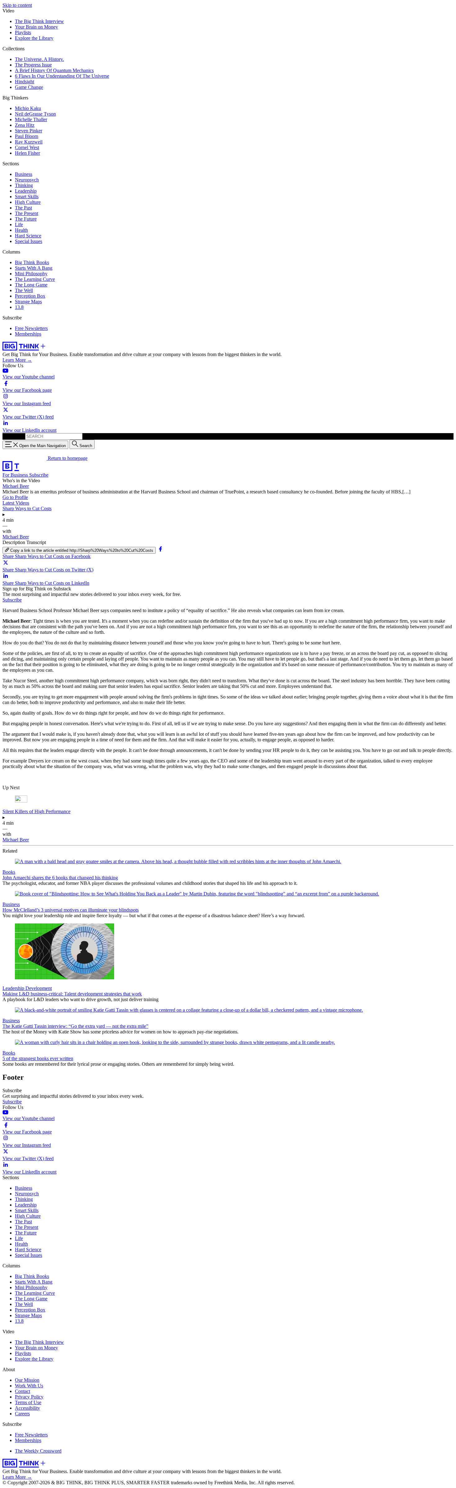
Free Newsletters (31, 328)
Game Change (29, 87)
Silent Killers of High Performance (36, 811)
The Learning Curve (35, 279)
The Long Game (31, 284)
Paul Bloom (26, 136)
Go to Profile (15, 497)
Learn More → (17, 360)
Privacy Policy (29, 1396)
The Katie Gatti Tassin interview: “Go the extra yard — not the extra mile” (75, 1026)
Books (8, 872)
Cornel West (27, 147)
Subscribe (38, 475)
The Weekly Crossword (38, 1451)
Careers (22, 1413)
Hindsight (24, 81)
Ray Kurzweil (28, 141)
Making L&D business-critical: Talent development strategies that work (72, 993)
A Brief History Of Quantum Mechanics (54, 70)
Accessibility (27, 1408)
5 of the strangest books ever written (37, 1058)
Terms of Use (28, 1402)
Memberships (28, 334)
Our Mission (27, 1380)
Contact (22, 1391)
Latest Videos (15, 503)
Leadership (26, 191)
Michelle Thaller (31, 119)
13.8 (19, 307)
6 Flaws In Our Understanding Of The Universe (62, 76)
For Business (15, 475)
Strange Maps (28, 301)
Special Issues (28, 241)
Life (19, 224)
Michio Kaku (28, 108)
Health (21, 230)
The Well (24, 290)
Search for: (13, 436)
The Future (26, 219)
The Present (26, 213)
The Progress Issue (33, 64)
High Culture (28, 202)
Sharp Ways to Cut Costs (26, 508)
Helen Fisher (27, 153)
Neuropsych (27, 179)
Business (23, 174)
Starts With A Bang (33, 268)
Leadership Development (27, 988)
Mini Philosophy (31, 273)
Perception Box (30, 296)
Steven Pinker (28, 130)
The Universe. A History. (39, 59)
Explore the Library (34, 38)
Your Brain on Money (36, 27)
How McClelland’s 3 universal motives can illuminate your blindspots (70, 910)
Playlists (23, 32)
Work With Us (29, 1385)
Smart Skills (26, 196)
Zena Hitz (24, 125)
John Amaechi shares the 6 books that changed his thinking (60, 877)
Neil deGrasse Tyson (35, 114)
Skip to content (17, 5)
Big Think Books (32, 262)
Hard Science (28, 235)
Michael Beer (15, 486)
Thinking (24, 185)
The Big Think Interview (39, 21)
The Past (23, 207)
